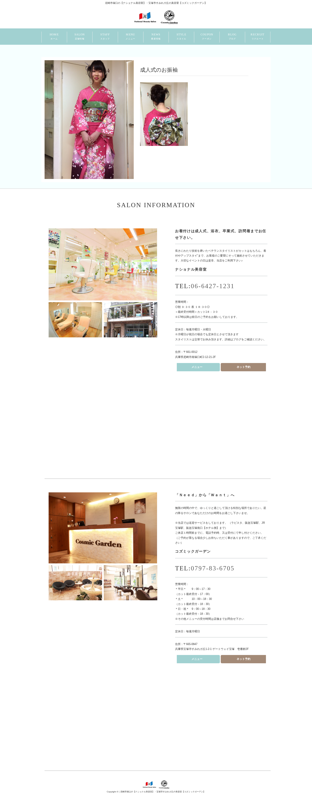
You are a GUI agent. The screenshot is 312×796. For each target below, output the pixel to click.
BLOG (232, 36)
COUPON (207, 36)
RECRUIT (257, 36)
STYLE (182, 36)
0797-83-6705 (213, 568)
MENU (130, 36)
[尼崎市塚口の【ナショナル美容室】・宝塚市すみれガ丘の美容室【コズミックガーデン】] (156, 17)
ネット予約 (243, 367)
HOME (54, 36)
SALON (79, 36)
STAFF (105, 36)
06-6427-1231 (213, 285)
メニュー (196, 367)
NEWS (156, 36)
